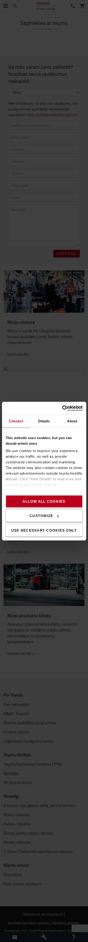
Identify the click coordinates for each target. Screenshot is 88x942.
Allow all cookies (44, 501)
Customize (41, 516)
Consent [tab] (16, 421)
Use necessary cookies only (44, 530)
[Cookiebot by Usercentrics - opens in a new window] (63, 408)
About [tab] (72, 421)
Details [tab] (44, 421)
